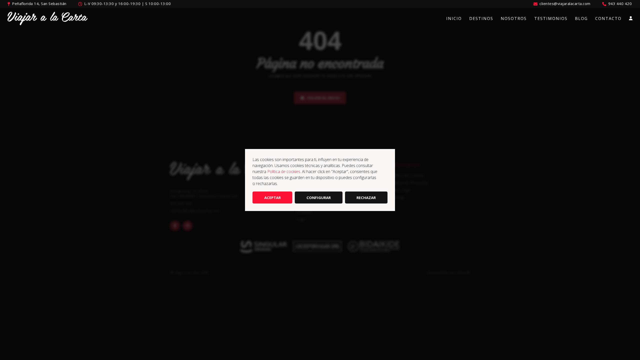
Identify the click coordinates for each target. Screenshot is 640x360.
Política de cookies (283, 171)
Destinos (481, 18)
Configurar (318, 197)
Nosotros (514, 18)
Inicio (454, 18)
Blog (581, 18)
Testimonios (551, 18)
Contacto (608, 18)
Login (630, 18)
